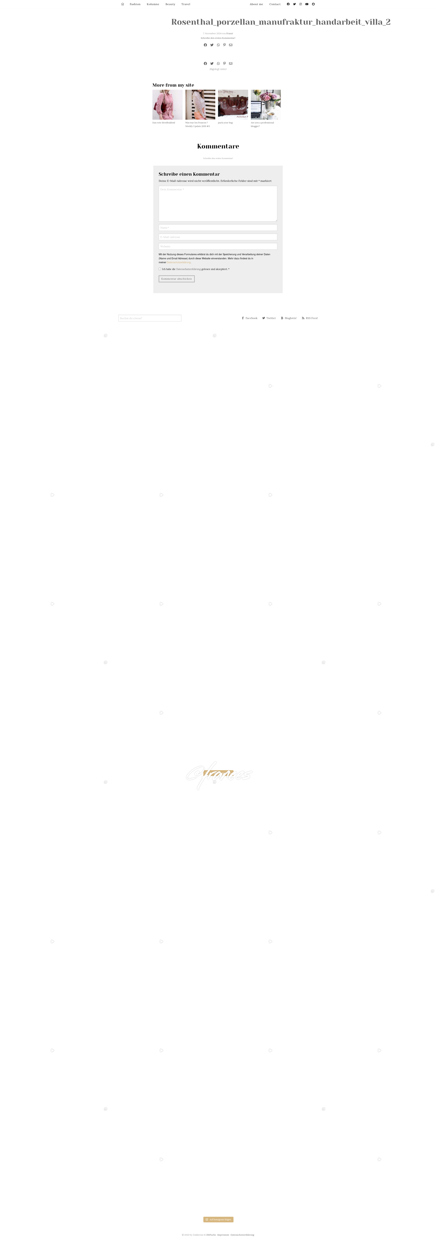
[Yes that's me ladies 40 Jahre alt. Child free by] (381, 712)
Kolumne (153, 4)
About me (256, 4)
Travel (185, 4)
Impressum (223, 1234)
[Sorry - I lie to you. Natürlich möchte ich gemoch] (163, 385)
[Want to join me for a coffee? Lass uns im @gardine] (54, 712)
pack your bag (225, 122)
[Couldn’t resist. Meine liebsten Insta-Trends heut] (381, 494)
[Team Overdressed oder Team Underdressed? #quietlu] (54, 494)
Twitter (271, 318)
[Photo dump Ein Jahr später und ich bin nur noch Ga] (54, 385)
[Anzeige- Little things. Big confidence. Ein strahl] (163, 712)
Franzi (229, 33)
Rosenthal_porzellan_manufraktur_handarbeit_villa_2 (281, 22)
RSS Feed (312, 318)
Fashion (135, 4)
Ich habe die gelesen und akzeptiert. (195, 269)
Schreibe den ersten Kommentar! (218, 38)
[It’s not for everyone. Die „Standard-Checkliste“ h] (272, 385)
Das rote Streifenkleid (163, 122)
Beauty (170, 4)
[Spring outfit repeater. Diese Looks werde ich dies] (272, 712)
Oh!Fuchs (211, 1234)
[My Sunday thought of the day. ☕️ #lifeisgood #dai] (163, 494)
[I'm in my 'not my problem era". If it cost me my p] (272, 603)
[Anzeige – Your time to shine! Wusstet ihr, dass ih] (54, 603)
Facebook (252, 318)
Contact (275, 4)
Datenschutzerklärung (179, 262)
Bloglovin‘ (291, 318)
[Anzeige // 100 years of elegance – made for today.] (163, 603)
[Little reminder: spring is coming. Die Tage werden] (381, 385)
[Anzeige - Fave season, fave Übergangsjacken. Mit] (272, 494)
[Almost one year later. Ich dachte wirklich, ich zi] (381, 603)
